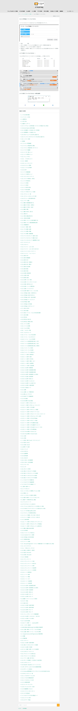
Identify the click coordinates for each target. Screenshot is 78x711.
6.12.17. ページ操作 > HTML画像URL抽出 (29, 422)
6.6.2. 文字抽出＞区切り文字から (28, 295)
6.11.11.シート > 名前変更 (26, 583)
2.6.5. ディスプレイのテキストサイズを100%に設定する (32, 136)
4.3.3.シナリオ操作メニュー (27, 174)
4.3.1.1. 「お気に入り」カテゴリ (27, 548)
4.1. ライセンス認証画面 (26, 143)
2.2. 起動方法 (24, 119)
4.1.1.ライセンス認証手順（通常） (28, 145)
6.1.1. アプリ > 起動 (25, 200)
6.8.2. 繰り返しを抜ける (26, 319)
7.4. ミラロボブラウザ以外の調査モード (29, 695)
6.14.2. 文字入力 (24, 451)
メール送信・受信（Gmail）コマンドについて (30, 440)
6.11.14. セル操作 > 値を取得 (27, 590)
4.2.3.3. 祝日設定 (24, 557)
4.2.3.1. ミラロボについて (26, 158)
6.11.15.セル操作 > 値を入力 (27, 592)
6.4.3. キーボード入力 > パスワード (28, 251)
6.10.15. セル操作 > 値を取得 (27, 376)
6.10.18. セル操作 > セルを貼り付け (28, 383)
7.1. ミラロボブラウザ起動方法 (27, 480)
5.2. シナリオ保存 (24, 183)
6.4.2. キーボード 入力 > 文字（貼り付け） (30, 249)
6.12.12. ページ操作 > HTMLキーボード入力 (30, 411)
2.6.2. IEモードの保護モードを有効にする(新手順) (31, 660)
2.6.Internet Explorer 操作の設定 (28, 128)
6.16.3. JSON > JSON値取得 (27, 460)
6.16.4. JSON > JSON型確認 (27, 462)
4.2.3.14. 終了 (24, 169)
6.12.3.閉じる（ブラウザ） (26, 394)
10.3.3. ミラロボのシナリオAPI (27, 680)
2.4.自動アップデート (25, 123)
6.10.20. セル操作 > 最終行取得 (27, 605)
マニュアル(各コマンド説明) (12, 11)
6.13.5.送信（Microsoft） (26, 552)
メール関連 (34, 11)
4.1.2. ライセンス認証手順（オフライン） (29, 147)
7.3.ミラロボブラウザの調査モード (28, 484)
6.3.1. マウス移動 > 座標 (26, 229)
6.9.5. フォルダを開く (25, 328)
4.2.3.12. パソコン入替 (25, 697)
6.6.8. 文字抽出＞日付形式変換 (27, 537)
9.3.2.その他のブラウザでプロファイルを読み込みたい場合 (33, 508)
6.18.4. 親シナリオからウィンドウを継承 (29, 473)
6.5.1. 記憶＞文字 (24, 255)
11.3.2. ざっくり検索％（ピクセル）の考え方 (30, 517)
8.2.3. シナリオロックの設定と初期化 (28, 495)
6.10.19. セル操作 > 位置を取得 (27, 385)
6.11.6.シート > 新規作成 (26, 572)
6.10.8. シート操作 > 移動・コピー (28, 361)
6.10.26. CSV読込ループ (26, 387)
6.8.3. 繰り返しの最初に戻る (27, 321)
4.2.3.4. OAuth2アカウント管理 (27, 535)
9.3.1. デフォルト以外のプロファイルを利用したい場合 (32, 506)
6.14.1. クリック (24, 449)
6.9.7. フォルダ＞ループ (26, 332)
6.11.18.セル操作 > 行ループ (27, 609)
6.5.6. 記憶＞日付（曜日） (26, 264)
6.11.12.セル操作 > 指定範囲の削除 (28, 585)
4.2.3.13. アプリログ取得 (26, 167)
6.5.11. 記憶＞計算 (25, 275)
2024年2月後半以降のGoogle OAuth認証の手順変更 (32, 627)
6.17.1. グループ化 (25, 464)
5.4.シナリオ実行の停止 (26, 187)
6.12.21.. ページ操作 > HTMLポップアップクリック (31, 521)
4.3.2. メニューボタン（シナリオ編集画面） (30, 614)
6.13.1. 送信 (23, 436)
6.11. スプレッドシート (26, 559)
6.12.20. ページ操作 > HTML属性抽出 (28, 429)
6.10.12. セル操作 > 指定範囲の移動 (28, 370)
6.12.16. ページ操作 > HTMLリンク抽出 (29, 420)
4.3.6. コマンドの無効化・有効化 (28, 178)
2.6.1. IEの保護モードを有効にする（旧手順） (30, 130)
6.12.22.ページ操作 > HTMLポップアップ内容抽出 (31, 524)
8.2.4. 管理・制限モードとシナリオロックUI (30, 497)
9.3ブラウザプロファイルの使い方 (28, 504)
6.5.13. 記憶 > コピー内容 (26, 279)
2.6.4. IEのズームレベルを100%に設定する (30, 134)
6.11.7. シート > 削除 (25, 574)
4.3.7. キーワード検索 (25, 541)
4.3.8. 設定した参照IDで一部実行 (28, 550)
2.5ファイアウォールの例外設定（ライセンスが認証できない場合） (35, 125)
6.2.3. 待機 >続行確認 (25, 218)
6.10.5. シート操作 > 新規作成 (27, 354)
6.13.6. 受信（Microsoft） (26, 554)
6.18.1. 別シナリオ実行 (26, 469)
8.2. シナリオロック (25, 488)
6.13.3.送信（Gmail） (25, 442)
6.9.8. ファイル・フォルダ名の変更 (28, 334)
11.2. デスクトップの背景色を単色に (28, 513)
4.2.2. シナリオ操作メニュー (27, 154)
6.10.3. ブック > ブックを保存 (27, 350)
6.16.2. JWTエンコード (26, 662)
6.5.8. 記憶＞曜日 (24, 268)
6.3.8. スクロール (24, 244)
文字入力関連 (46, 11)
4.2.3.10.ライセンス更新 (26, 165)
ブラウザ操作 (39, 11)
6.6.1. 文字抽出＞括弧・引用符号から (28, 293)
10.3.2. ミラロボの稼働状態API (27, 678)
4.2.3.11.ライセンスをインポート (28, 691)
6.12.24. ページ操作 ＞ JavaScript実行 (29, 623)
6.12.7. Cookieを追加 (25, 620)
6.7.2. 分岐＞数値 (24, 310)
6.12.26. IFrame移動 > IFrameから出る (29, 433)
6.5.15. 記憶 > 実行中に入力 (26, 284)
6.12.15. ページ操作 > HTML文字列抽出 (29, 418)
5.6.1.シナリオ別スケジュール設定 (28, 191)
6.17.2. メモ (23, 466)
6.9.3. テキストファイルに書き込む (28, 656)
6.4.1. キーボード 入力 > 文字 (27, 246)
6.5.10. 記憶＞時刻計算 (26, 273)
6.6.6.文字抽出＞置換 (25, 301)
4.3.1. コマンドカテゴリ (26, 546)
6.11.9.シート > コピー (25, 579)
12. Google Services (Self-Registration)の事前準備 (32, 634)
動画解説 (61, 11)
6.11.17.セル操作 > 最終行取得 (27, 607)
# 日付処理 (24, 708)
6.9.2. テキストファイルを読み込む (28, 653)
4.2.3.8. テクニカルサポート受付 (27, 686)
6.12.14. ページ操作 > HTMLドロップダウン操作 (31, 416)
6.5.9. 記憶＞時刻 (24, 271)
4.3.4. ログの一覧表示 (26, 625)
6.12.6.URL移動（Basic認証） (27, 400)
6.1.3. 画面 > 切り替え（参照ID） (28, 205)
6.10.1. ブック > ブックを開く (27, 348)
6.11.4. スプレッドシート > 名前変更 (28, 568)
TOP (19, 14)
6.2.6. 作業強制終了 (25, 224)
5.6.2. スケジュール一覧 (26, 194)
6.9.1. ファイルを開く (25, 323)
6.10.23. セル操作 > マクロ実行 (27, 618)
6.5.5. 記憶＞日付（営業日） (27, 262)
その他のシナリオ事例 (54, 11)
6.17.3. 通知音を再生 (25, 539)
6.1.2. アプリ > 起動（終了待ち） (28, 658)
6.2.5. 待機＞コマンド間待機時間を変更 (29, 222)
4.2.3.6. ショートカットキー (27, 163)
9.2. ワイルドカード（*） (26, 502)
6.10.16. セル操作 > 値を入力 (27, 378)
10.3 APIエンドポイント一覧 (27, 673)
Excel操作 (28, 11)
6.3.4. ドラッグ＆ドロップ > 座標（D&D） (29, 235)
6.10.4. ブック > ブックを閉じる (27, 352)
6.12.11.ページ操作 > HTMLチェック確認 (29, 409)
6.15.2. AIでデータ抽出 (25, 700)
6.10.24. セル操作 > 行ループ (27, 594)
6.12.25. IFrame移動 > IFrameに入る (28, 431)
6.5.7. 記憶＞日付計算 (25, 266)
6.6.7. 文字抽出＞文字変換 (26, 304)
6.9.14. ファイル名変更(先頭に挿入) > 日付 (30, 343)
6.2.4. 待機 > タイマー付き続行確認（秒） (30, 220)
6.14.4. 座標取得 (24, 453)
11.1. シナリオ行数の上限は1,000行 (28, 510)
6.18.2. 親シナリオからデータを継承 (28, 471)
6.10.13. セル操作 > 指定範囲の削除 (28, 372)
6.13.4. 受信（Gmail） (25, 444)
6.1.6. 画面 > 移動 (24, 209)
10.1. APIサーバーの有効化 (26, 669)
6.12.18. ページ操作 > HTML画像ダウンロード (30, 425)
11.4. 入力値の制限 (25, 519)
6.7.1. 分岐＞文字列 (25, 308)
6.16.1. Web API (24, 458)
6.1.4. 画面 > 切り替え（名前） (27, 207)
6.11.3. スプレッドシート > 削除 (27, 565)
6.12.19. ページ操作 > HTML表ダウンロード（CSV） (32, 427)
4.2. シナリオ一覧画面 (25, 150)
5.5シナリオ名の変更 (25, 189)
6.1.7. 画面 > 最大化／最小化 (27, 211)
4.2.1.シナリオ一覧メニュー (27, 152)
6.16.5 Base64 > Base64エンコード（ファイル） (31, 664)
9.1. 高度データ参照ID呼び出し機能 (28, 499)
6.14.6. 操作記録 (24, 455)
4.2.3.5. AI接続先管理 (25, 682)
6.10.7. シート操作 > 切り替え (27, 359)
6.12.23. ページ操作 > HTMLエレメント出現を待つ (31, 526)
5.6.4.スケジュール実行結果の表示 (28, 198)
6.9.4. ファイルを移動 (25, 326)
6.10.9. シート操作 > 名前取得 (27, 363)
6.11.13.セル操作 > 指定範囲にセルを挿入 (29, 587)
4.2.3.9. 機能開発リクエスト (27, 689)
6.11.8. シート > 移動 (25, 576)
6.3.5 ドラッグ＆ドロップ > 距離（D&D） (29, 238)
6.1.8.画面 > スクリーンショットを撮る (29, 598)
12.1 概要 (23, 636)
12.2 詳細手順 (24, 638)
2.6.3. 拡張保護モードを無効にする (28, 132)
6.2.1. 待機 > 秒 (24, 213)
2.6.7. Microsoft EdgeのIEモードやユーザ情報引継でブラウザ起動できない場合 (37, 543)
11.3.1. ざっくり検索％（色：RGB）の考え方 (30, 515)
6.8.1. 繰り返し (24, 317)
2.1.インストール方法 (25, 117)
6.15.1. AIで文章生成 (25, 693)
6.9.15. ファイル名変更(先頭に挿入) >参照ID (30, 345)
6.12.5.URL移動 (24, 398)
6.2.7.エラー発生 (24, 601)
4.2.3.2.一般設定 (24, 161)
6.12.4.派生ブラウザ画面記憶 (27, 396)
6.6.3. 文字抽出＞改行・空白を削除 (28, 297)
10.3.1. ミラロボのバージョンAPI (28, 675)
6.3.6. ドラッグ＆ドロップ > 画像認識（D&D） (30, 240)
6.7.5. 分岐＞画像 (24, 315)
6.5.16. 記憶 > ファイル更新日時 (27, 286)
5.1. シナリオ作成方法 (25, 180)
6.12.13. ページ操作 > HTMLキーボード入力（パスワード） (33, 414)
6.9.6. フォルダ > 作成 (26, 330)
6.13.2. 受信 (23, 438)
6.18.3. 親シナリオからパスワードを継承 (29, 645)
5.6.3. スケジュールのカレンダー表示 (28, 196)
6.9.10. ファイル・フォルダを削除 (28, 339)
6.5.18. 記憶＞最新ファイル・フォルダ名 (29, 290)
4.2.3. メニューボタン (25, 156)
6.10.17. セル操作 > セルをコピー (28, 381)
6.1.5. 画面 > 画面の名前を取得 (27, 528)
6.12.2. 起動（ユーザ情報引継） (27, 392)
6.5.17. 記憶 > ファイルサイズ (27, 288)
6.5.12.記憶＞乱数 (25, 277)
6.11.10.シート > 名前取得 (26, 581)
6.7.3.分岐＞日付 (24, 603)
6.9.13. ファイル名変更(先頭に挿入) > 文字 (30, 341)
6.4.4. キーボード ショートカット (28, 253)
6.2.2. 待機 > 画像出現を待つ (27, 216)
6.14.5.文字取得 (24, 530)
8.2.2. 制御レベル (24, 493)
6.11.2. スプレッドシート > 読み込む (28, 563)
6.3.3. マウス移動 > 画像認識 (27, 233)
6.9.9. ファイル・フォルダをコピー (28, 337)
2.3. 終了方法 (24, 121)
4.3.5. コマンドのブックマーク (27, 176)
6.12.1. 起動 (23, 389)
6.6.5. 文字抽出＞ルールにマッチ (28, 299)
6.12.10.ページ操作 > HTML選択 (27, 407)
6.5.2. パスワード (24, 640)
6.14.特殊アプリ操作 (25, 447)
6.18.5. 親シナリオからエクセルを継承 (29, 475)
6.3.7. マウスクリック (25, 242)
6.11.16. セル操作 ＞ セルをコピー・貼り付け (30, 616)
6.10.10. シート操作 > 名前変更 (27, 365)
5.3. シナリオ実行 (24, 185)
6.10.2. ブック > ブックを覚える (27, 532)
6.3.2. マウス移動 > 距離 (26, 231)
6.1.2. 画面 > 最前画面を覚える (27, 202)
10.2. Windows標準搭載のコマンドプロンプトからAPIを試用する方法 (35, 671)
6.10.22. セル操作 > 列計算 (26, 647)
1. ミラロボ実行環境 (25, 114)
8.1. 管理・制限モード (25, 486)
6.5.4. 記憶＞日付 (24, 260)
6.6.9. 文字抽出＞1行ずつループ (27, 306)
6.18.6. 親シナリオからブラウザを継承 (29, 477)
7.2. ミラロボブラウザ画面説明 (27, 482)
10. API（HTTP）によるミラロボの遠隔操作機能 (31, 666)
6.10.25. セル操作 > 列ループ (27, 596)
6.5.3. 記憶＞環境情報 (25, 257)
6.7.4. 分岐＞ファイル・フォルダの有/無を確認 (30, 312)
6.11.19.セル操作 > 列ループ (27, 612)
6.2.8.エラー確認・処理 (26, 227)
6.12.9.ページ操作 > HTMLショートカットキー (30, 405)
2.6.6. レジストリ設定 (25, 139)
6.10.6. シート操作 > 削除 (26, 356)
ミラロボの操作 (22, 11)
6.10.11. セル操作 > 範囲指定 (27, 367)
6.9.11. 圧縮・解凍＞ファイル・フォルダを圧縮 (31, 629)
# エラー (20, 708)
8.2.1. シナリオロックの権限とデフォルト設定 (30, 491)
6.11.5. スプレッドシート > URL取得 (28, 570)
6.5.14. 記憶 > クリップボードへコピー (29, 282)
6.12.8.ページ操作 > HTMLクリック (28, 403)
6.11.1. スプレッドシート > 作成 (27, 561)
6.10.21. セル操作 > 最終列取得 (27, 642)
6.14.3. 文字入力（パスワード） (27, 651)
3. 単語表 (23, 141)
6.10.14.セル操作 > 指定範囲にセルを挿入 (29, 374)
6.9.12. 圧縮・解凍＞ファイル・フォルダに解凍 (31, 631)
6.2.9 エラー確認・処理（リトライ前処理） (30, 649)
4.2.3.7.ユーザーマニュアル (26, 684)
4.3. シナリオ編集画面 (25, 172)
